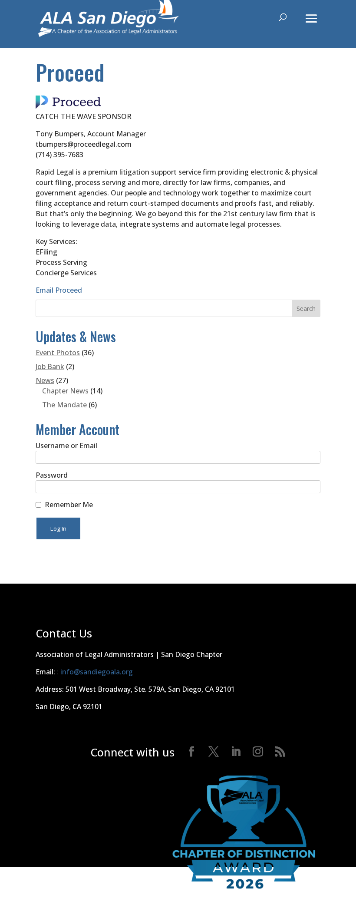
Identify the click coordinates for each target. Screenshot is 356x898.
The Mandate (64, 404)
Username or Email (66, 445)
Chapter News (65, 391)
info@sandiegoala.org (96, 672)
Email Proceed (59, 290)
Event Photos (58, 352)
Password (52, 475)
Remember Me (69, 504)
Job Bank (50, 366)
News (45, 380)
